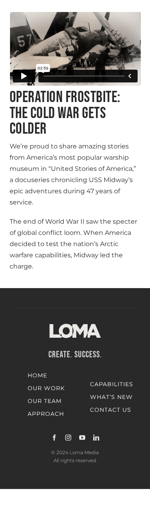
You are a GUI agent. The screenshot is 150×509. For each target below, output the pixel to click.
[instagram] (68, 438)
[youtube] (82, 438)
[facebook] (54, 438)
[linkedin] (96, 438)
